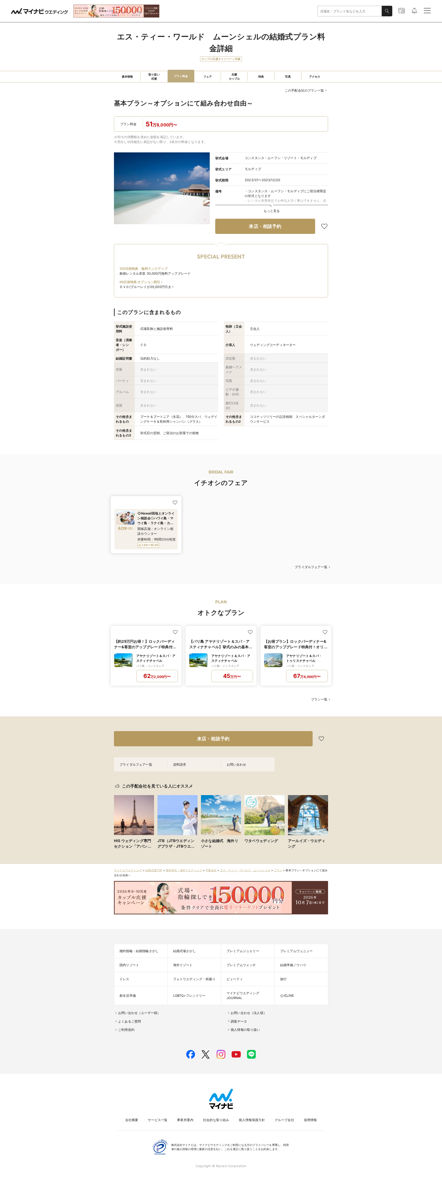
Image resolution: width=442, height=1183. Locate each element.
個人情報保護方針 (252, 1120)
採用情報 (310, 1120)
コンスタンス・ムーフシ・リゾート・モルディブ (281, 158)
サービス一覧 (157, 1120)
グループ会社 (284, 1120)
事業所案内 (185, 1120)
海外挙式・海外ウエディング (184, 870)
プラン (278, 870)
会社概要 (131, 1120)
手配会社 (211, 870)
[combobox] (349, 11)
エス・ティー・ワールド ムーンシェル (245, 870)
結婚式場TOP (153, 870)
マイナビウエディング (128, 870)
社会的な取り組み (216, 1120)
